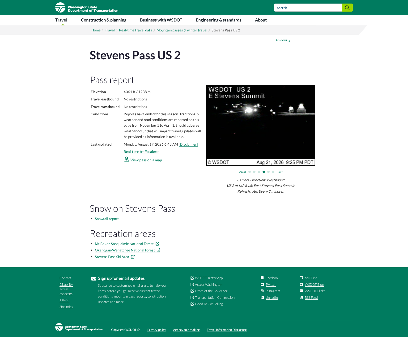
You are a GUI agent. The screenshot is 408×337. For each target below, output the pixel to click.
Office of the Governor (211, 291)
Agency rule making (186, 330)
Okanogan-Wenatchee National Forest (125, 250)
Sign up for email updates (121, 278)
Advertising (283, 40)
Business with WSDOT (161, 19)
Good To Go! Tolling (209, 304)
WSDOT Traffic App (209, 278)
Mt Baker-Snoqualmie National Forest (124, 244)
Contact (65, 278)
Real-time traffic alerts (141, 151)
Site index (66, 307)
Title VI (64, 300)
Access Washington (208, 284)
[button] (249, 172)
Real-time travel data (135, 30)
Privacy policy (156, 330)
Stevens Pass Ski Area (112, 257)
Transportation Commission (215, 297)
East (279, 172)
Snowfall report (107, 218)
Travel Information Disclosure (227, 330)
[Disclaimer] (188, 144)
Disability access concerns (66, 289)
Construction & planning (103, 19)
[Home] (86, 7)
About (261, 19)
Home (96, 30)
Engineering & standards (218, 19)
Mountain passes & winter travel (182, 30)
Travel (61, 19)
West (242, 172)
